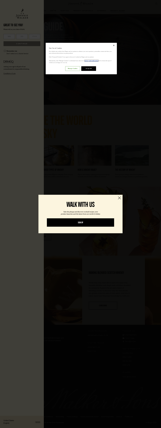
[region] (81, 58)
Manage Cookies (72, 68)
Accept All (89, 68)
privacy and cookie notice (91, 60)
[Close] (113, 45)
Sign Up (80, 222)
